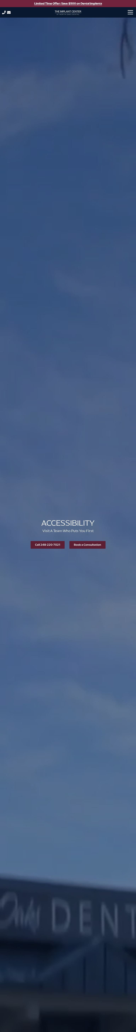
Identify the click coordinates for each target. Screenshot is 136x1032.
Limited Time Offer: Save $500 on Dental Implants (68, 3)
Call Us (4, 12)
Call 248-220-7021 (47, 544)
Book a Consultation (87, 544)
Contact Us (9, 12)
